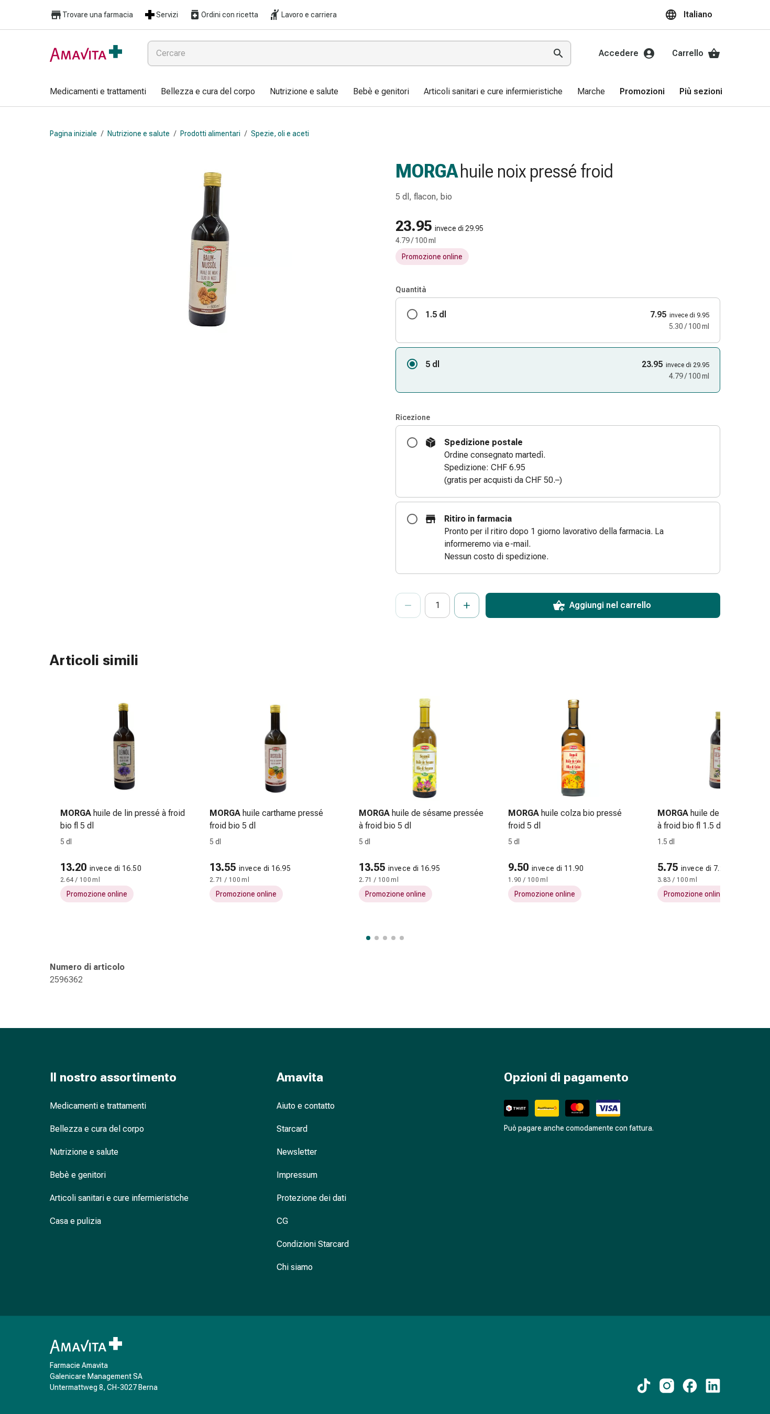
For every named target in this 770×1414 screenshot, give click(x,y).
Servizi (167, 14)
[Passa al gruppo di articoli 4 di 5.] (393, 938)
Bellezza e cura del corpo (97, 1129)
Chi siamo (295, 1267)
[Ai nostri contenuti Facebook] (690, 1385)
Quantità (410, 289)
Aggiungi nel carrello (610, 605)
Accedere (619, 53)
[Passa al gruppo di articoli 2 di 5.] (377, 938)
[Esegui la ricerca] (558, 53)
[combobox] (345, 53)
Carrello (687, 53)
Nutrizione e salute (138, 133)
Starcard (292, 1129)
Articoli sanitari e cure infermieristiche (119, 1198)
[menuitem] (98, 92)
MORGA (426, 171)
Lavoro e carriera (309, 14)
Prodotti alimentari (210, 133)
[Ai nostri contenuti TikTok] (643, 1385)
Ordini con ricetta (229, 14)
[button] (692, 14)
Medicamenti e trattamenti (98, 1106)
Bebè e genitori (78, 1175)
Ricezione (412, 417)
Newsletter (297, 1152)
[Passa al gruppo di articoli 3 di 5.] (385, 938)
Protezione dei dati (311, 1198)
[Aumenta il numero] (466, 605)
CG (282, 1221)
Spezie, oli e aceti (280, 133)
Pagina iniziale (73, 133)
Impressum (297, 1175)
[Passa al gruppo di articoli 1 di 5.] (368, 938)
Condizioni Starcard (313, 1244)
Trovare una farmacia (97, 14)
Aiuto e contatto (306, 1106)
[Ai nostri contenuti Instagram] (666, 1385)
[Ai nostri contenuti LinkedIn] (713, 1385)
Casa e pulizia (75, 1221)
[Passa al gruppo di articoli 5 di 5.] (402, 938)
